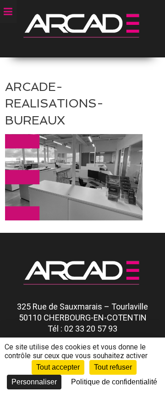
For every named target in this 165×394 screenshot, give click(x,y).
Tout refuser (113, 367)
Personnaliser (34, 382)
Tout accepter (58, 367)
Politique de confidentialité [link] (114, 382)
